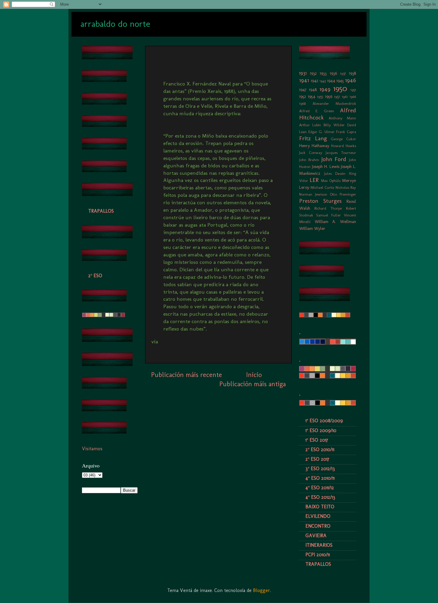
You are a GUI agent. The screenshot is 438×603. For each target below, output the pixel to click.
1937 (343, 73)
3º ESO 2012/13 (320, 468)
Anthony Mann (342, 118)
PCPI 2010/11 (317, 554)
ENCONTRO (317, 526)
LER (314, 180)
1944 (331, 80)
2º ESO (95, 275)
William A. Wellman (335, 221)
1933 (323, 73)
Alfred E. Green (316, 111)
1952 (302, 96)
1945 (340, 80)
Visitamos (92, 448)
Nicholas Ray (346, 187)
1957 (337, 96)
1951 (353, 90)
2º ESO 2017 (317, 459)
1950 (340, 88)
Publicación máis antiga (252, 384)
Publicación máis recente (186, 375)
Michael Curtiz (322, 187)
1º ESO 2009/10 (320, 430)
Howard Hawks (343, 146)
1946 (350, 80)
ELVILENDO (317, 516)
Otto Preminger (343, 194)
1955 (320, 96)
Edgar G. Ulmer (321, 132)
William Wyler (312, 228)
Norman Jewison (313, 194)
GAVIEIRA (316, 535)
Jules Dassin (335, 173)
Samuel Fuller (328, 215)
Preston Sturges (320, 200)
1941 (304, 80)
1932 (313, 73)
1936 (333, 73)
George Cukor (343, 139)
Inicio (254, 375)
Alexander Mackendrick (334, 103)
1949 (324, 89)
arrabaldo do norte (115, 23)
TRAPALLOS (101, 211)
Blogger (261, 590)
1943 (322, 81)
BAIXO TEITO (319, 506)
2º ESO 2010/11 (319, 449)
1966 (353, 96)
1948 (313, 89)
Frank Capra (346, 132)
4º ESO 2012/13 (320, 497)
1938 (352, 73)
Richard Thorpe (328, 208)
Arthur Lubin (310, 125)
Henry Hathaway (314, 145)
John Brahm (309, 160)
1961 (345, 96)
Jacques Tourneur (341, 152)
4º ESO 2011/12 (319, 487)
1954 (311, 96)
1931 (303, 73)
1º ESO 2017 (316, 440)
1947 (303, 89)
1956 (328, 96)
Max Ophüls (331, 180)
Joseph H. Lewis (325, 166)
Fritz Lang (313, 138)
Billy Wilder (334, 125)
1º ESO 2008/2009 (324, 420)
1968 (302, 103)
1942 (314, 80)
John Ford (334, 159)
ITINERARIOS (319, 545)
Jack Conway (310, 152)
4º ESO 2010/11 (320, 478)
